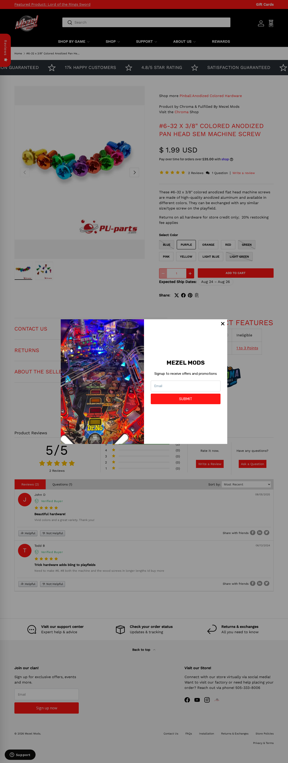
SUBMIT (185, 399)
